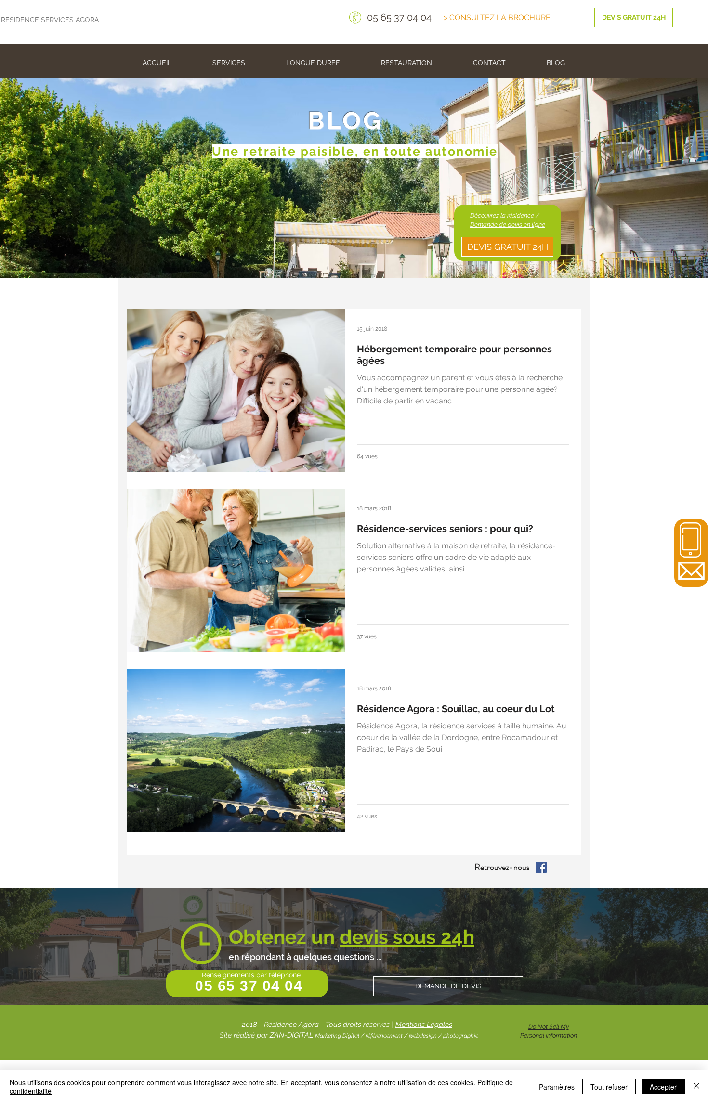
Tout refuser (609, 1086)
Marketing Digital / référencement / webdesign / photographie (396, 1035)
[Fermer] (696, 1086)
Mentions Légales (423, 1024)
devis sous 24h (407, 936)
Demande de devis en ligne (507, 224)
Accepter (663, 1086)
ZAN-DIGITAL (292, 1035)
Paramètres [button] (557, 1086)
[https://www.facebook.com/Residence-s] (541, 867)
